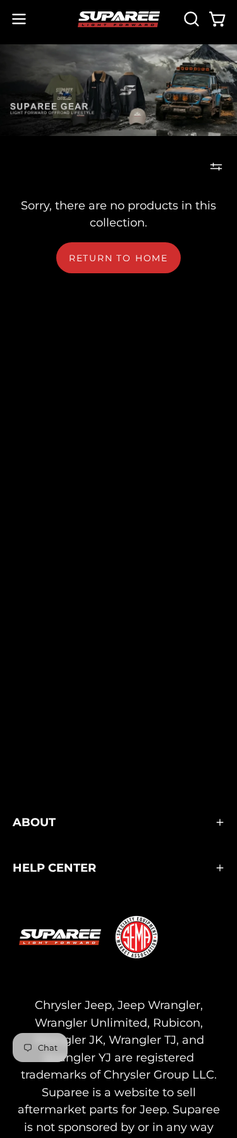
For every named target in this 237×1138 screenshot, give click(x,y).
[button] (190, 19)
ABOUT (34, 822)
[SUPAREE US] (119, 19)
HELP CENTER (54, 867)
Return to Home (118, 258)
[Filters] (216, 166)
